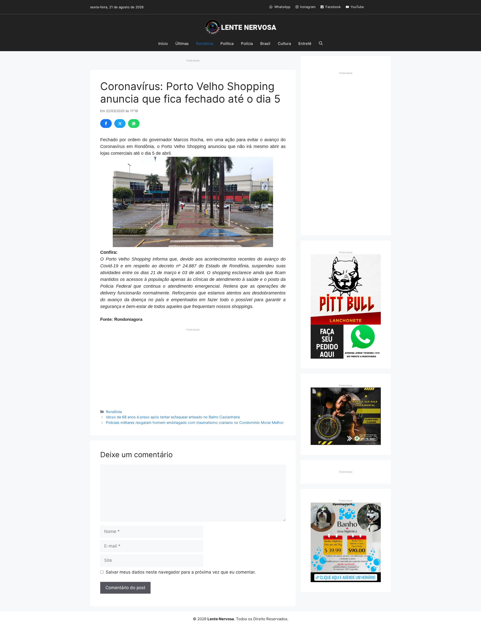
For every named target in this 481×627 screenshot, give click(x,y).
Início (163, 43)
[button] (320, 43)
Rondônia (204, 43)
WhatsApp (282, 7)
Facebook (333, 7)
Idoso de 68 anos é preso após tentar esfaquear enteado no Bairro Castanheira (173, 417)
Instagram (307, 7)
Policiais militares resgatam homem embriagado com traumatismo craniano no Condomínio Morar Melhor (195, 422)
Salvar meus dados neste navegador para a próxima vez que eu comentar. (181, 572)
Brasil (265, 43)
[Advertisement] (193, 367)
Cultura (284, 43)
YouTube (357, 7)
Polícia (247, 43)
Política (226, 43)
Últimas (182, 43)
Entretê (304, 43)
